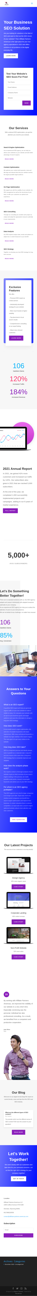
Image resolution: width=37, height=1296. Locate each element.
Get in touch (18, 1178)
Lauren (9, 1116)
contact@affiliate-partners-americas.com (16, 1216)
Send (26, 103)
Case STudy (18, 886)
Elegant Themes (18, 1291)
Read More (9, 159)
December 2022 (9, 1264)
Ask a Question (18, 819)
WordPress (18, 1293)
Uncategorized (19, 1264)
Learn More (11, 55)
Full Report (10, 510)
